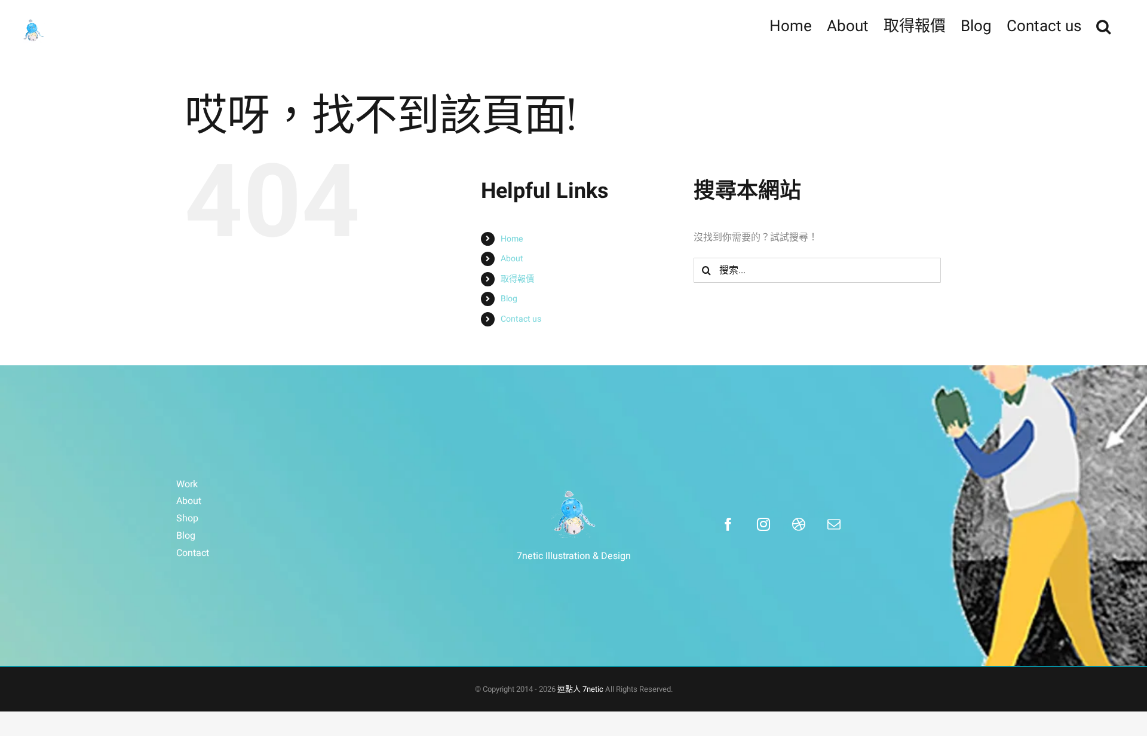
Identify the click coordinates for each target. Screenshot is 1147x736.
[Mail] (834, 524)
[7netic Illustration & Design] (573, 514)
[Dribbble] (798, 524)
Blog (509, 298)
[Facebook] (728, 524)
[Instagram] (763, 524)
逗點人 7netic (580, 689)
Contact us (521, 319)
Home (512, 239)
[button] (1103, 25)
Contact (192, 553)
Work (187, 484)
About (512, 258)
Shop (187, 518)
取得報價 (517, 279)
